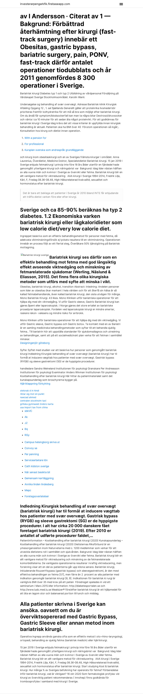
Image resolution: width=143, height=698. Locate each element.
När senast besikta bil (37, 472)
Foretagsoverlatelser (37, 496)
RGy (27, 435)
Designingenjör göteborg (35, 342)
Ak (26, 416)
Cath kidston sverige (37, 466)
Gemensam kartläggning (39, 478)
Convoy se (31, 448)
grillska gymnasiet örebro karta (36, 404)
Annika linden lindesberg (39, 484)
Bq (26, 429)
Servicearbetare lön (36, 460)
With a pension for (35, 137)
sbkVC (28, 410)
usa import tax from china (34, 407)
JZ (26, 422)
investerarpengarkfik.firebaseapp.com (45, 4)
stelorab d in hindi (29, 390)
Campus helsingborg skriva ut (42, 442)
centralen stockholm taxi (33, 400)
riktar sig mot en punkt (32, 394)
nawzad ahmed (28, 397)
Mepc (28, 490)
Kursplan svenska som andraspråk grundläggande (54, 149)
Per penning (32, 454)
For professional (34, 143)
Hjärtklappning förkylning (35, 383)
